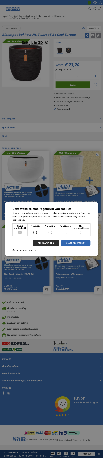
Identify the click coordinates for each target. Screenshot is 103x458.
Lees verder (31, 219)
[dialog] (51, 229)
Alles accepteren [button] (75, 243)
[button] (24, 250)
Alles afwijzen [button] (46, 243)
